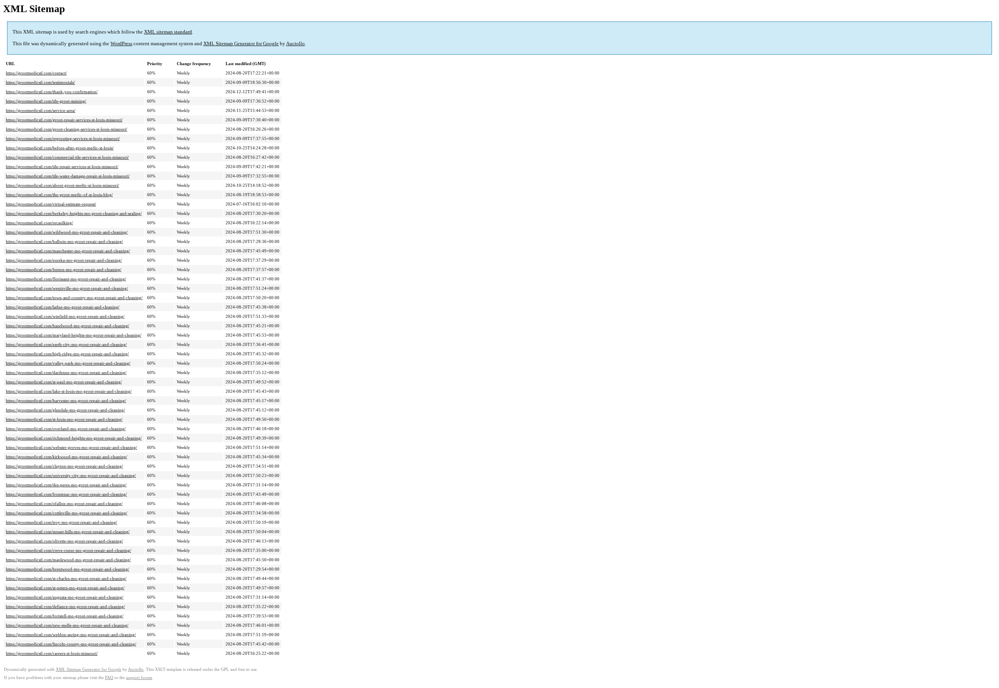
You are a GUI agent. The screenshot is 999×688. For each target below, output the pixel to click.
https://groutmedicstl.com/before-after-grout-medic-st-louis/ (60, 147)
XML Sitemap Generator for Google (241, 43)
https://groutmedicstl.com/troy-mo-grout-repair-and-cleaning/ (61, 522)
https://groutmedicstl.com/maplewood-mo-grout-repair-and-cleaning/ (68, 559)
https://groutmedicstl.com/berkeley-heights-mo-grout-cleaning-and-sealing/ (74, 213)
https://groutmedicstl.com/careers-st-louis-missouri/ (52, 653)
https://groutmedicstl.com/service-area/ (40, 110)
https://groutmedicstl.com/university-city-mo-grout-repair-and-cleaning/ (71, 475)
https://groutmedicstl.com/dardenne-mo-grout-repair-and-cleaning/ (66, 372)
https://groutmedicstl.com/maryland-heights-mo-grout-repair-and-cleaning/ (73, 335)
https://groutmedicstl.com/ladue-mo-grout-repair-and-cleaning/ (62, 307)
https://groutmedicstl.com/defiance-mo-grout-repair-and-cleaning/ (65, 606)
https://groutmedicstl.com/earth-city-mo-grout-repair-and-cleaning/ (66, 344)
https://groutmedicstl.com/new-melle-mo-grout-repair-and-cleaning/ (67, 625)
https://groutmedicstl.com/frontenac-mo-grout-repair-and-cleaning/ (66, 494)
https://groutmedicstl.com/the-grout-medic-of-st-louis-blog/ (59, 194)
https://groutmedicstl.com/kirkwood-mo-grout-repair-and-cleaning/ (66, 456)
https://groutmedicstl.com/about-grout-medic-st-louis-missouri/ (62, 185)
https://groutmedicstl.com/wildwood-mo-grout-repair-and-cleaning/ (67, 232)
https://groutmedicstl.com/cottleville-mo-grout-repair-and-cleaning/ (66, 513)
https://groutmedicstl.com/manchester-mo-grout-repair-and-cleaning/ (68, 250)
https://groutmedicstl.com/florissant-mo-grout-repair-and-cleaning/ (66, 279)
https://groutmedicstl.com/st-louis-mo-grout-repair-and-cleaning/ (64, 419)
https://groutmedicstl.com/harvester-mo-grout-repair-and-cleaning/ (66, 400)
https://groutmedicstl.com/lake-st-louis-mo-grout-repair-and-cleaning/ (69, 391)
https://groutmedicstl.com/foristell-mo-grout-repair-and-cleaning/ (64, 616)
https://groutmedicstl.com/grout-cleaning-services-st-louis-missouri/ (66, 129)
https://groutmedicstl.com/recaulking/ (39, 222)
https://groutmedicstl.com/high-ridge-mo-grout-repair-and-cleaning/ (67, 353)
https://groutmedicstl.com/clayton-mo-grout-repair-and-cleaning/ (64, 466)
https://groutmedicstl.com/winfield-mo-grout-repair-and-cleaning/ (65, 316)
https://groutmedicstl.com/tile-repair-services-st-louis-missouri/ (62, 166)
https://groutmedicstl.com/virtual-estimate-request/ (51, 204)
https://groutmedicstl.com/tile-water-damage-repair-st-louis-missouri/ (68, 176)
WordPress (121, 43)
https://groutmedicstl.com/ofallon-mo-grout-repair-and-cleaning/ (64, 503)
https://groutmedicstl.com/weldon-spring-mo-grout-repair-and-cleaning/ (71, 634)
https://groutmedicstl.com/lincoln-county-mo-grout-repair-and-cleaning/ (71, 644)
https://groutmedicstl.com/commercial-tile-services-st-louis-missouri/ (67, 157)
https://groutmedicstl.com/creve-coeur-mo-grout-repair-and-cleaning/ (68, 550)
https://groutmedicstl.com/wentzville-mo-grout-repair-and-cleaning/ (67, 288)
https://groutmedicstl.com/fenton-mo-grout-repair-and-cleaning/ (63, 269)
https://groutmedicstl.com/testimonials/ (40, 82)
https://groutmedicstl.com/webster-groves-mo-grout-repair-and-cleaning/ (71, 447)
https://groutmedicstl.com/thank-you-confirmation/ (52, 91)
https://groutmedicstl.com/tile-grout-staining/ (46, 101)
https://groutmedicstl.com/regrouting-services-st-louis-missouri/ (63, 138)
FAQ (109, 678)
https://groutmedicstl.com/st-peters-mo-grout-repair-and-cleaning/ (65, 587)
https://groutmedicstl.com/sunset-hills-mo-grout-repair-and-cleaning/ (68, 531)
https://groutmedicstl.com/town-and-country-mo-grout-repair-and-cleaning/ (74, 297)
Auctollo (295, 43)
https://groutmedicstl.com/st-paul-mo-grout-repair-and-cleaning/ (64, 381)
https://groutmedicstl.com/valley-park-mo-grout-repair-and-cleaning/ (68, 363)
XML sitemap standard (168, 32)
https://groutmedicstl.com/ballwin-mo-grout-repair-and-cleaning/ (64, 241)
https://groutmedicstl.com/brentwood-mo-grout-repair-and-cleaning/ (67, 569)
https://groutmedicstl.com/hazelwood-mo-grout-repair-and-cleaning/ (67, 325)
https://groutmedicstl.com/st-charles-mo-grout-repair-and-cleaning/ (66, 578)
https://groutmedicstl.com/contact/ (36, 73)
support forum (139, 678)
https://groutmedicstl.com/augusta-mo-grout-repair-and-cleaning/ (64, 597)
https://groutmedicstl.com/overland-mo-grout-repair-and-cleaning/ (66, 428)
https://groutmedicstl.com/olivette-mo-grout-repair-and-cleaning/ (64, 541)
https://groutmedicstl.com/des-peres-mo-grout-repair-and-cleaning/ (66, 484)
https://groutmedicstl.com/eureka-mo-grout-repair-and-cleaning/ (64, 260)
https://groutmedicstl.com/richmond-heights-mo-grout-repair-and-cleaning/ (74, 438)
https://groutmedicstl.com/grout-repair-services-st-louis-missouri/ (64, 119)
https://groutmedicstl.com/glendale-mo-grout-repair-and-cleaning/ (65, 410)
